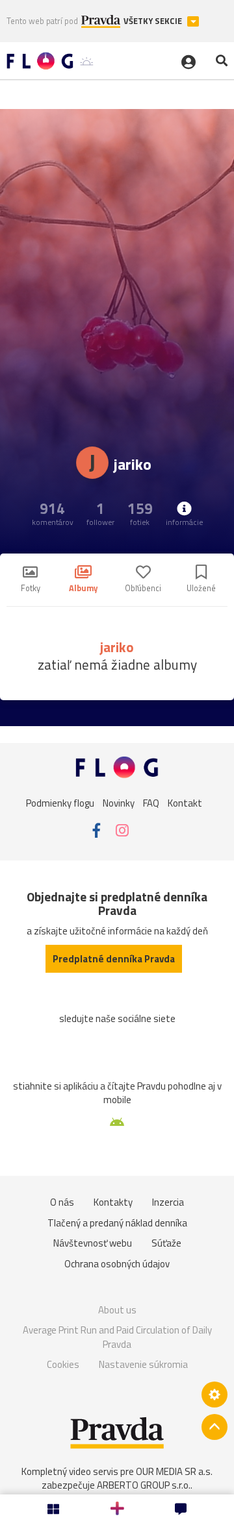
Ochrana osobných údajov (117, 1264)
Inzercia (168, 1202)
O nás (62, 1202)
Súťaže (166, 1243)
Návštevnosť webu (92, 1243)
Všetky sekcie (154, 21)
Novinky (119, 802)
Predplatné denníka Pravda (114, 958)
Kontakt (185, 802)
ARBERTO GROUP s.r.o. (143, 1485)
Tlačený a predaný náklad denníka (117, 1223)
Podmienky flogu (60, 802)
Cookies (63, 1364)
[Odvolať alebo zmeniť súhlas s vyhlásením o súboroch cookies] (215, 1394)
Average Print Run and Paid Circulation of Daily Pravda (117, 1337)
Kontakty (113, 1202)
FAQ (151, 802)
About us (117, 1310)
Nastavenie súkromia (143, 1364)
